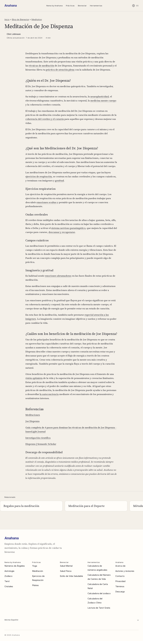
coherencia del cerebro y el (40, 119)
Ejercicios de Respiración (38, 578)
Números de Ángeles (14, 566)
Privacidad (120, 581)
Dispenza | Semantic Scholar (40, 444)
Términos (119, 586)
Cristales (8, 586)
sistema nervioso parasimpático (68, 228)
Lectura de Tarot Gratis (99, 607)
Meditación (37, 571)
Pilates (35, 585)
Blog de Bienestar (20, 19)
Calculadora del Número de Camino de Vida (99, 577)
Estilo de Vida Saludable (71, 576)
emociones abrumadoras (58, 275)
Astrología (9, 571)
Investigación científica (38, 437)
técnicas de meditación (41, 65)
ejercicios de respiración (38, 176)
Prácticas (70, 5)
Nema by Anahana (54, 5)
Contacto (120, 576)
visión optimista (34, 378)
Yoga (34, 566)
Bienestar (82, 5)
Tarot (7, 581)
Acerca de (120, 566)
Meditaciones (32, 415)
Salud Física (65, 571)
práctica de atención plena (60, 69)
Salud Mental (66, 566)
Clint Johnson (14, 34)
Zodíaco (8, 576)
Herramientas (96, 5)
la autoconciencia (49, 394)
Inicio (6, 19)
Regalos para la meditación (21, 506)
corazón (59, 119)
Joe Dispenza (32, 421)
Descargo (120, 591)
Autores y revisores (124, 571)
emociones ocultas (46, 202)
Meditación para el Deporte (86, 506)
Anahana (10, 5)
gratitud (59, 180)
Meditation (36, 19)
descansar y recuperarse (61, 232)
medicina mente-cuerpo (103, 100)
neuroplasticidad (99, 96)
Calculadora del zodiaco (99, 593)
